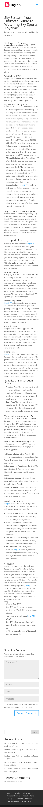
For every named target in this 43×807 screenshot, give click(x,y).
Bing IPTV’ (8, 303)
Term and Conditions (23, 799)
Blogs (10, 799)
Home (9, 793)
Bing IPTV (30, 45)
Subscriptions (27, 793)
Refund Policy (13, 801)
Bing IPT (7, 503)
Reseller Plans (28, 796)
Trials (17, 793)
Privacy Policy (27, 801)
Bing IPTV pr (25, 185)
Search (34, 732)
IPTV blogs (31, 32)
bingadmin (10, 32)
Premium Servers (13, 796)
